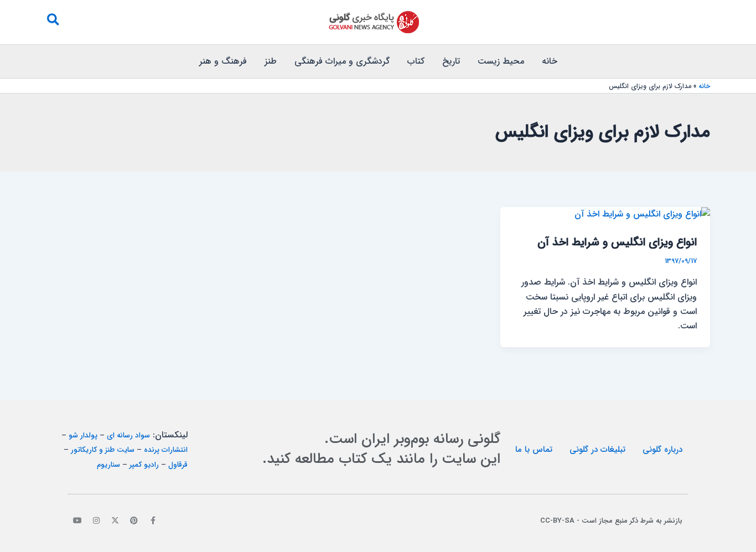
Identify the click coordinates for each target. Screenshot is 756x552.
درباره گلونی (662, 449)
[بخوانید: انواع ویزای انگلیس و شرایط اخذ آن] (642, 214)
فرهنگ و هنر (223, 61)
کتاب (415, 61)
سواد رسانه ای (128, 435)
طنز (271, 61)
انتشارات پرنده (166, 450)
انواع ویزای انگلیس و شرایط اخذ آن (617, 242)
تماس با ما (533, 449)
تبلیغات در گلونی (597, 449)
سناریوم (108, 465)
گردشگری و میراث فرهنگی (342, 61)
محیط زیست (501, 61)
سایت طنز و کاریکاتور (102, 450)
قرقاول (178, 465)
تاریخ (451, 61)
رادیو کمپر (144, 465)
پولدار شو (83, 435)
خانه (549, 61)
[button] (52, 22)
